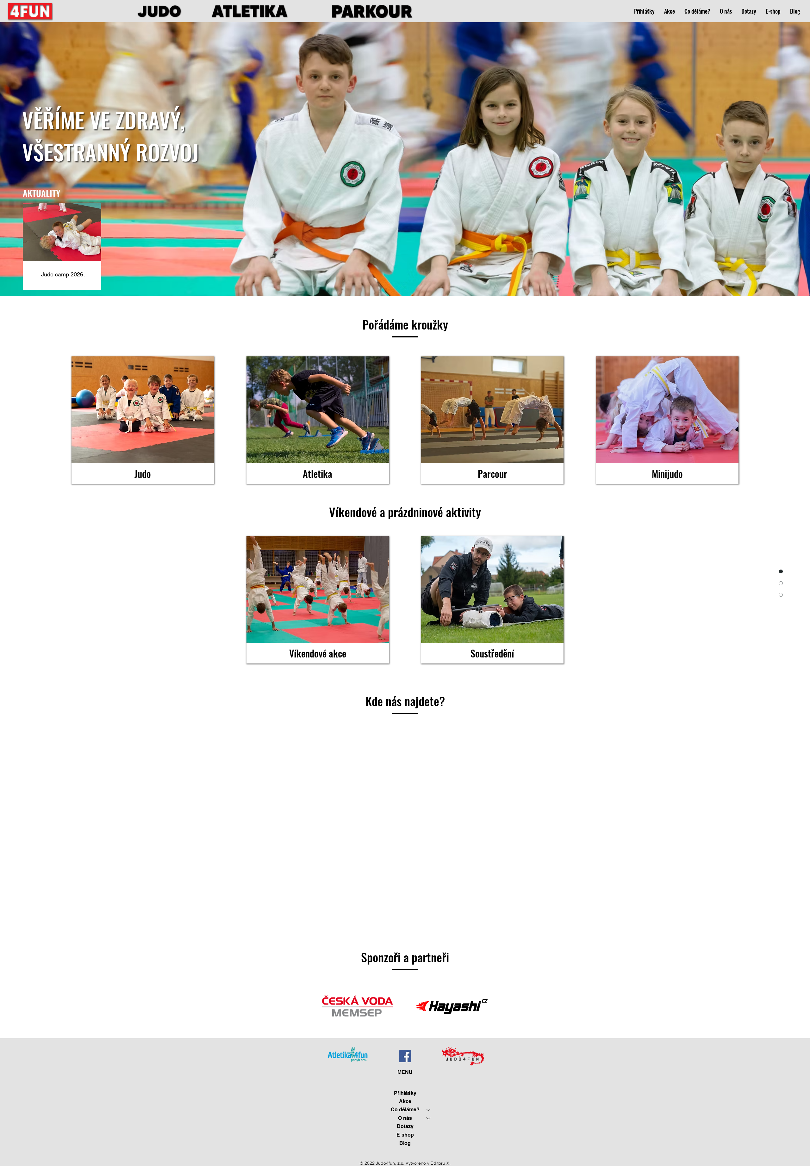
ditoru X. (442, 1163)
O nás (405, 1118)
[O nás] (429, 1118)
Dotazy (405, 1126)
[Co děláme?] (429, 1110)
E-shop (405, 1135)
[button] (697, 11)
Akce (405, 1101)
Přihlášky (405, 1093)
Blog (405, 1143)
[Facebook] (405, 1056)
